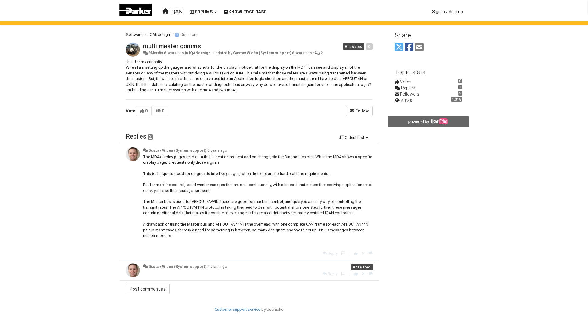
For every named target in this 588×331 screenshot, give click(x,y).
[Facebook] (409, 47)
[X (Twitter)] (399, 47)
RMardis (155, 53)
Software (134, 34)
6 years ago (217, 150)
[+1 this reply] (356, 253)
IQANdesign (159, 34)
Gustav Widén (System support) (262, 53)
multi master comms (172, 46)
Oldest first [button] (354, 137)
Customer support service (237, 309)
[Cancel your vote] (363, 253)
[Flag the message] (343, 253)
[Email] (419, 47)
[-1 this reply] (371, 253)
